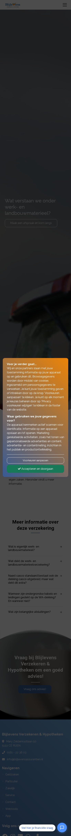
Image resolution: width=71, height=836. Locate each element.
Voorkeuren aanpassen (35, 460)
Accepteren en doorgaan (37, 468)
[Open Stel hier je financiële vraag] (62, 828)
